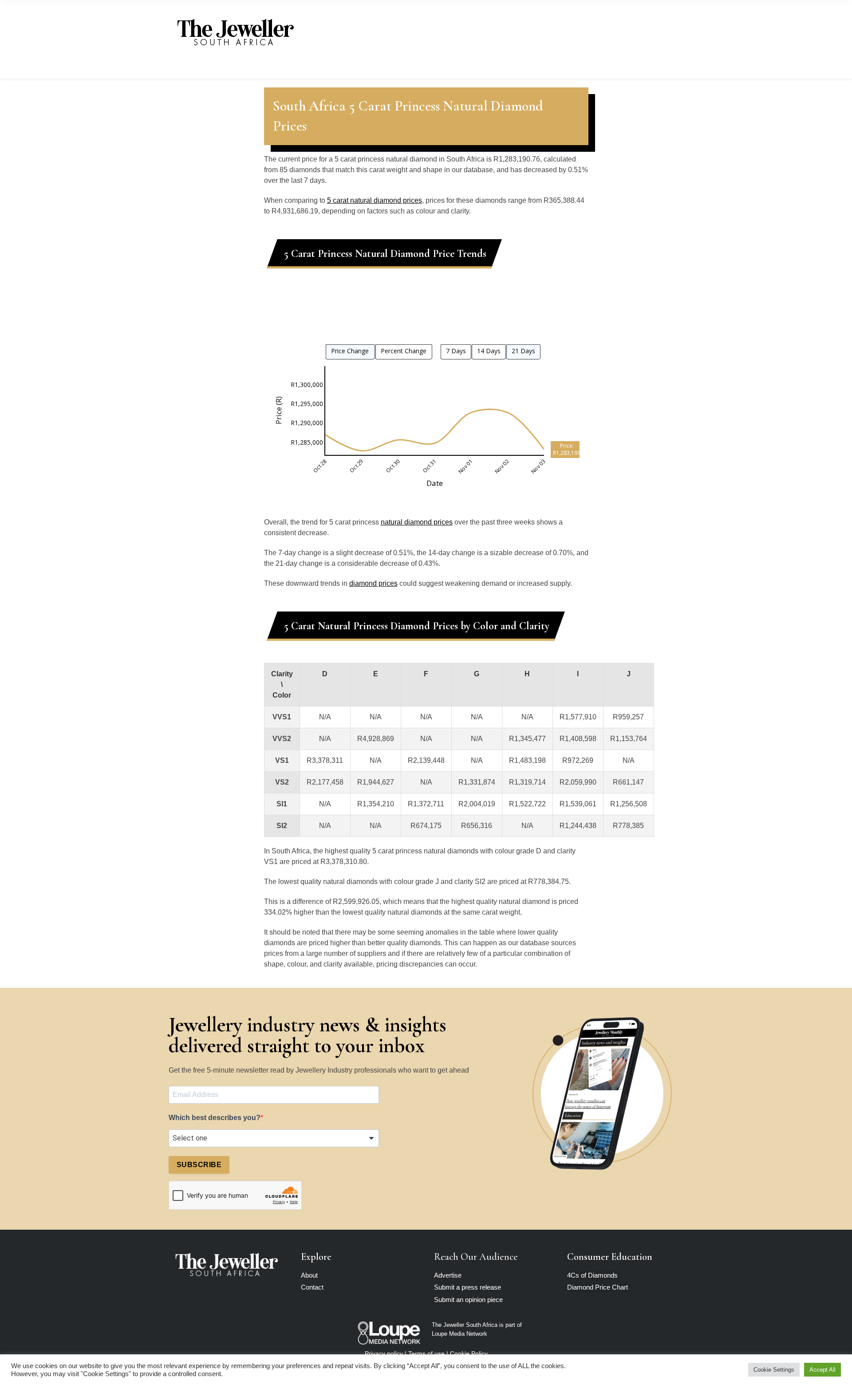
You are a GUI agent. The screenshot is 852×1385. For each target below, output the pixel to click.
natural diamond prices (417, 522)
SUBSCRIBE (199, 1164)
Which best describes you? (214, 1117)
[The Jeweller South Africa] (235, 32)
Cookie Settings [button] (773, 1369)
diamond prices (373, 583)
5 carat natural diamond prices (374, 200)
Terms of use (426, 1353)
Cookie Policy (469, 1353)
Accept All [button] (822, 1369)
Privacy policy (384, 1353)
